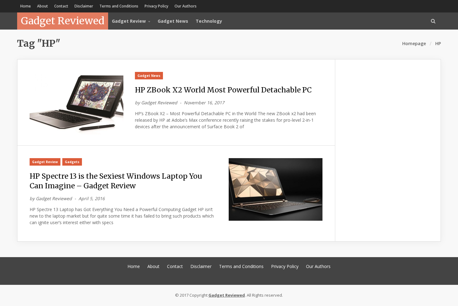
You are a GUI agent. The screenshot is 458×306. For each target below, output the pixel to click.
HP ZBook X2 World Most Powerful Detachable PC (223, 89)
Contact (61, 6)
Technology (209, 21)
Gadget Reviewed (62, 21)
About (42, 6)
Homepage (414, 43)
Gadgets (72, 162)
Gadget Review (45, 162)
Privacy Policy (156, 6)
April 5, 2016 (92, 198)
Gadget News (173, 21)
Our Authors (185, 6)
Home (25, 6)
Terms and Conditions (118, 6)
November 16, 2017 (204, 103)
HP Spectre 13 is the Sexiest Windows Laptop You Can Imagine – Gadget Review (116, 181)
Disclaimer (83, 6)
